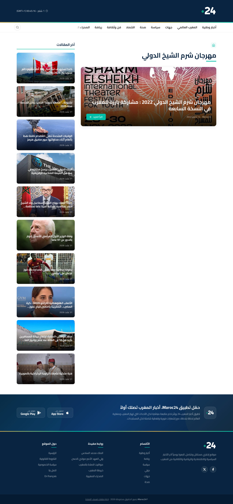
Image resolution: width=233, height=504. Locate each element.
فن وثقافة (114, 27)
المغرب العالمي (187, 27)
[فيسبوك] (213, 469)
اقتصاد (130, 27)
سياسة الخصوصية (47, 465)
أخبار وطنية (209, 27)
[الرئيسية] (213, 45)
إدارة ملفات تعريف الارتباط (97, 499)
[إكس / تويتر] (204, 469)
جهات (168, 27)
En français (50, 476)
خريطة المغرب (96, 470)
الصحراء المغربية (79, 27)
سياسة (155, 27)
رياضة (98, 27)
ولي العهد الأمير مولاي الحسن (87, 459)
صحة (143, 27)
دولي (147, 470)
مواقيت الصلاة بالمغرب (91, 465)
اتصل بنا (52, 470)
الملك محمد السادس (92, 453)
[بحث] (17, 27)
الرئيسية (52, 453)
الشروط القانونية (48, 459)
